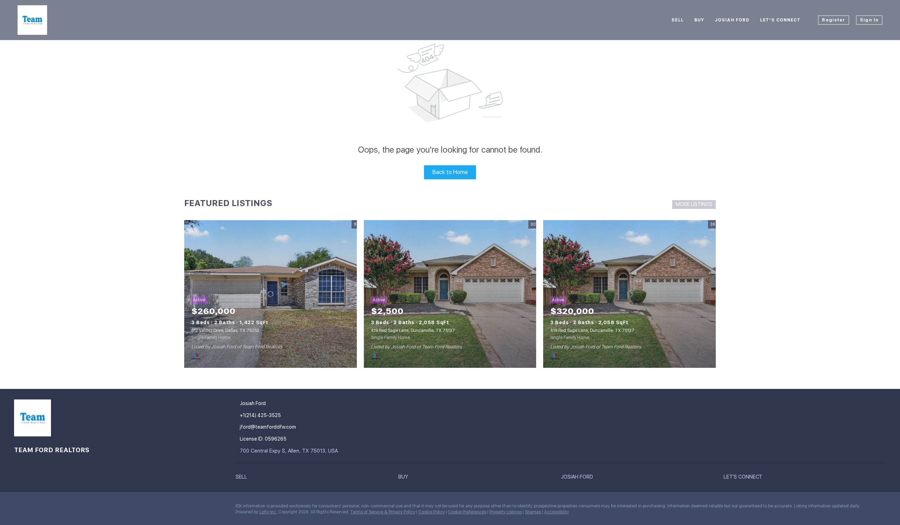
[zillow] (47, 507)
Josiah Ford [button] (732, 20)
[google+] (89, 507)
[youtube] (75, 507)
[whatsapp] (103, 507)
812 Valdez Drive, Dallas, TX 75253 (225, 330)
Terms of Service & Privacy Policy (382, 512)
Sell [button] (677, 20)
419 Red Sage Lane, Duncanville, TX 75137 (413, 330)
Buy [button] (699, 20)
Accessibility (556, 512)
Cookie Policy (431, 512)
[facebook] (19, 507)
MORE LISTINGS (694, 204)
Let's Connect (780, 20)
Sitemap (533, 512)
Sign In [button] (869, 20)
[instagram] (61, 507)
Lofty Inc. (268, 512)
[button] (317, 477)
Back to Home (450, 172)
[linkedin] (33, 507)
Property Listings (505, 512)
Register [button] (833, 20)
